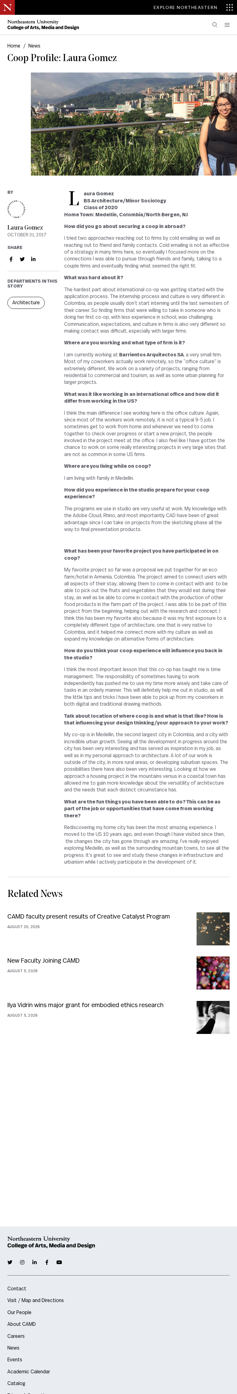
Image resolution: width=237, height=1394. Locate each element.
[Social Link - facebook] (46, 1262)
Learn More (118, 928)
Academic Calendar (28, 1371)
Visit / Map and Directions (35, 1300)
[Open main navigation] (226, 25)
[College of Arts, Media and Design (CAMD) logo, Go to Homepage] (43, 25)
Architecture (26, 302)
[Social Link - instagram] (22, 1262)
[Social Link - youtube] (59, 1262)
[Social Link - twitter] (9, 1262)
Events (14, 1359)
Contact (16, 1288)
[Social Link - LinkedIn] (33, 259)
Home (13, 46)
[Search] (214, 25)
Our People (19, 1312)
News (34, 46)
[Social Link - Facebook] (11, 259)
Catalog (16, 1383)
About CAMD (21, 1324)
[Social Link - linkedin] (34, 1262)
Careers (16, 1336)
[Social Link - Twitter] (22, 259)
